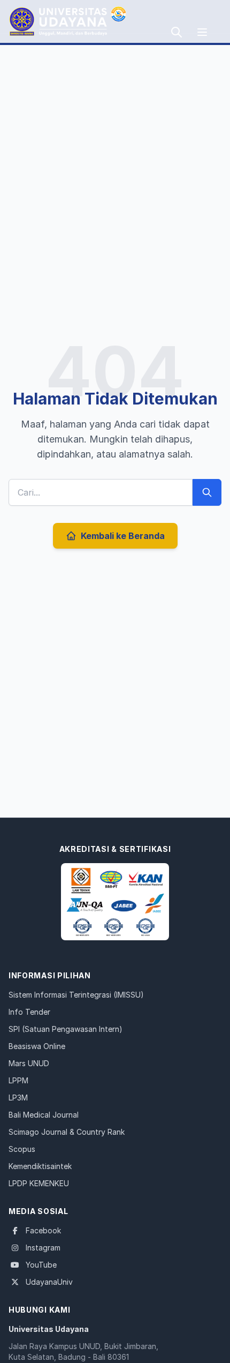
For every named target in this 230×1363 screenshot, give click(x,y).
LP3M (18, 1097)
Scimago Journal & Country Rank (67, 1131)
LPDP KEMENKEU (39, 1183)
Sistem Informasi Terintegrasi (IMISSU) (76, 994)
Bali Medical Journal (44, 1114)
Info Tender (29, 1011)
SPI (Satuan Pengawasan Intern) (65, 1029)
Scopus (22, 1149)
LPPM (18, 1080)
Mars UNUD (29, 1063)
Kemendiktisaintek (40, 1166)
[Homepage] (114, 901)
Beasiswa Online (37, 1046)
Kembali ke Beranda (123, 535)
